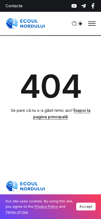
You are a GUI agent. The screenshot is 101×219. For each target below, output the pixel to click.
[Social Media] (74, 6)
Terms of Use (16, 212)
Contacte (14, 5)
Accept (85, 206)
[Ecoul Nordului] (25, 23)
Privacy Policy (46, 206)
